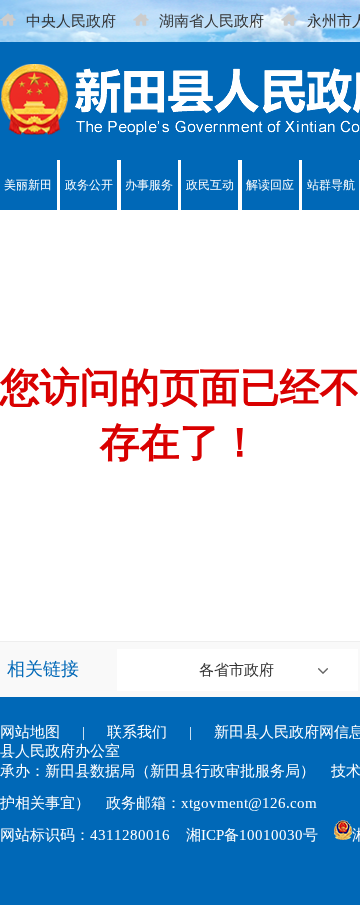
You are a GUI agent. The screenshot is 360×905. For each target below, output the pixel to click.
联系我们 (137, 732)
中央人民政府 (71, 21)
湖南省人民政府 (211, 21)
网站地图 (30, 732)
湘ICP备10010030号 (252, 835)
